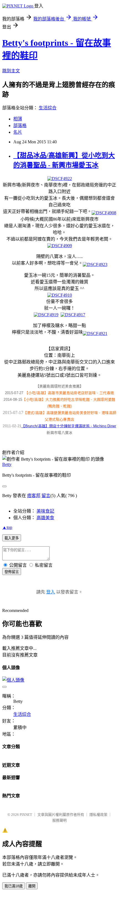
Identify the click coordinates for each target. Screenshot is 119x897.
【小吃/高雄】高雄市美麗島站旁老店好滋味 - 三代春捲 (69, 393)
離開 (31, 886)
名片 (17, 132)
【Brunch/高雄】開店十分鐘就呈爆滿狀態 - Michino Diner (68, 426)
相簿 (17, 119)
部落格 (20, 125)
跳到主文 (11, 70)
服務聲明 (59, 820)
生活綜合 (47, 107)
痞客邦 (33, 495)
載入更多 (11, 538)
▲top (7, 527)
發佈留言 (11, 572)
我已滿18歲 (13, 886)
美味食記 (45, 511)
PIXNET (26, 814)
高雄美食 (45, 517)
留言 (46, 495)
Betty (7, 464)
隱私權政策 (98, 814)
